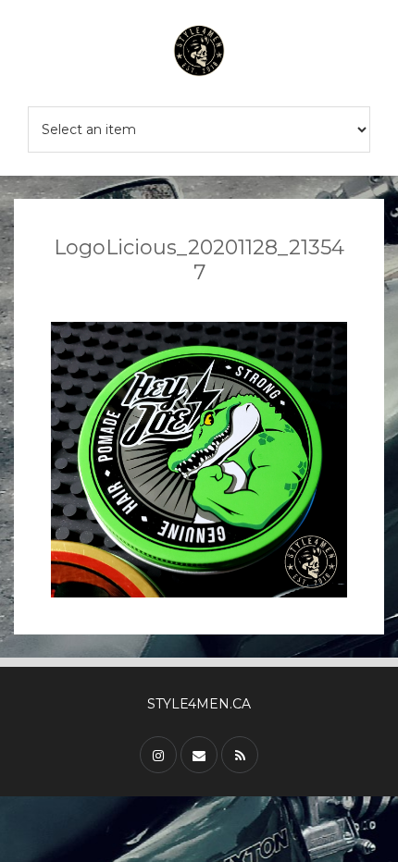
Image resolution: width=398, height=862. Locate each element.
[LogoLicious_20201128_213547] (199, 459)
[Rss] (239, 754)
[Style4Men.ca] (199, 53)
